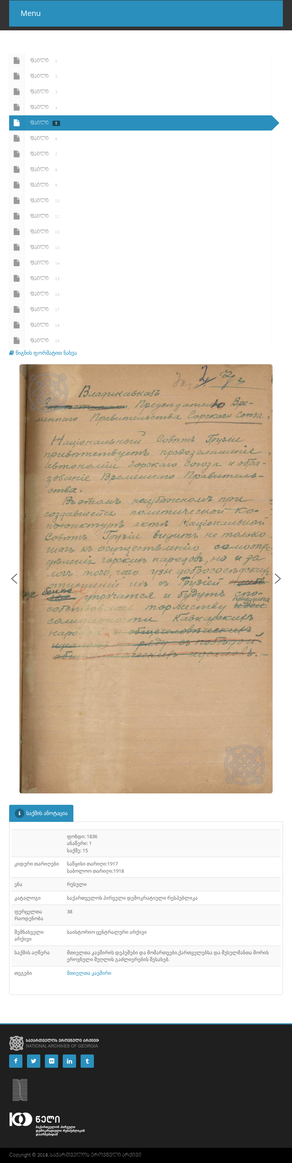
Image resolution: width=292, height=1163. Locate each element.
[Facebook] (15, 1061)
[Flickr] (51, 1061)
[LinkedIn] (69, 1061)
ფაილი (43, 61)
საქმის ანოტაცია (47, 813)
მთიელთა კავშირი (89, 972)
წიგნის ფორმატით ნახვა (45, 352)
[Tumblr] (87, 1061)
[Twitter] (33, 1061)
